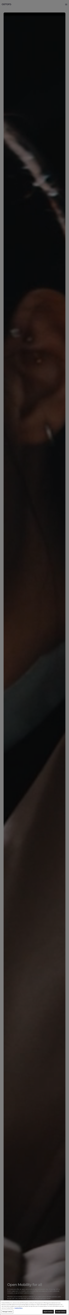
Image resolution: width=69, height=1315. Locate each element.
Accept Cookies (60, 1311)
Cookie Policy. (18, 1308)
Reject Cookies (48, 1311)
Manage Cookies (7, 1311)
